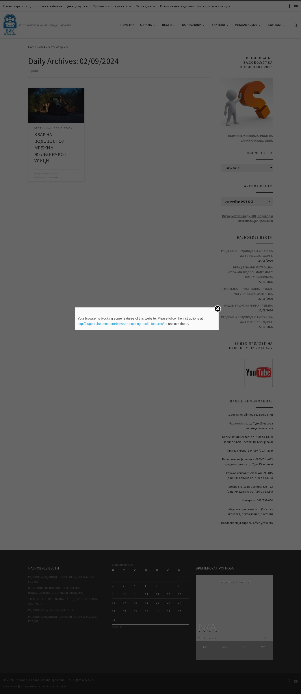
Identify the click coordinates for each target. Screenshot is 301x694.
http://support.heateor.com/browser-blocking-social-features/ (121, 324)
